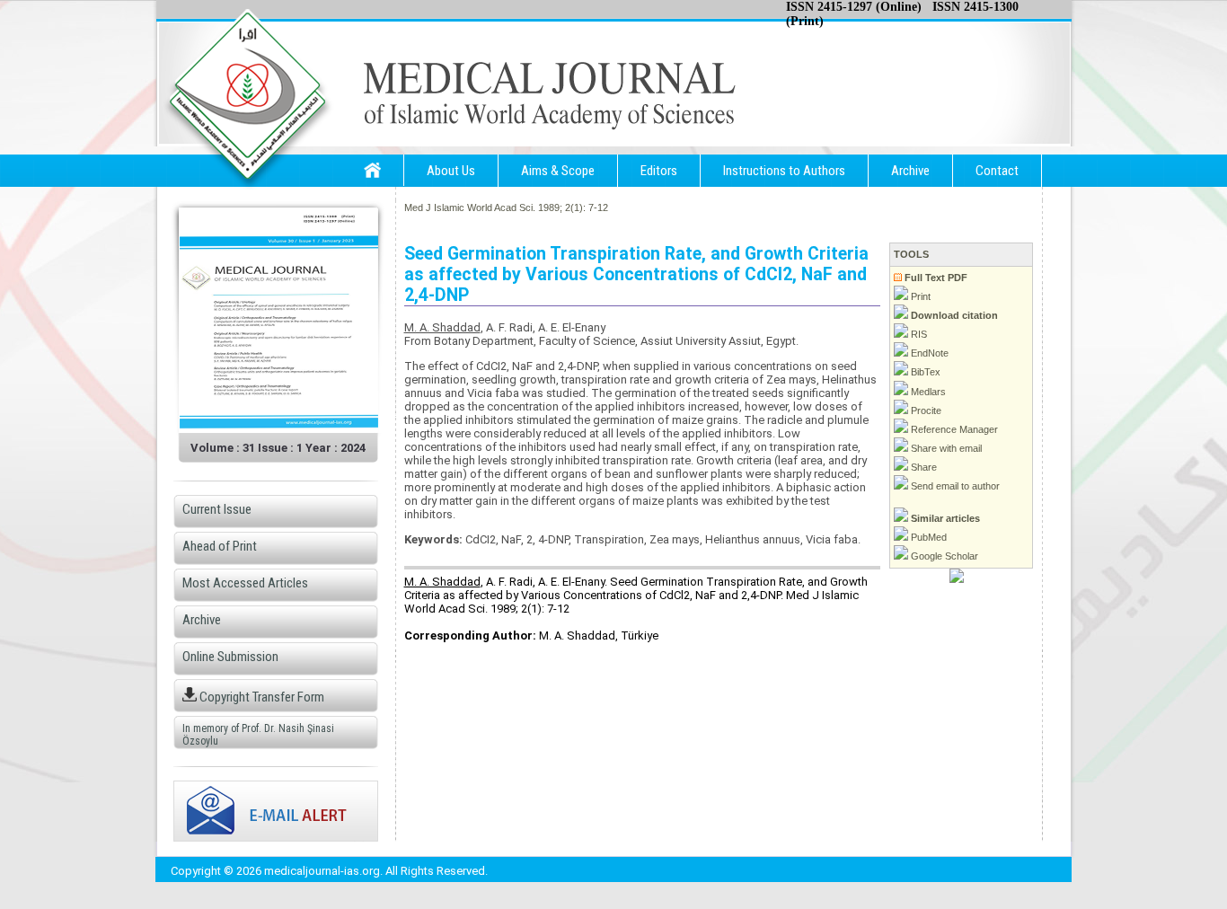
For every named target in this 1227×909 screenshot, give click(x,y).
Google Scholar (943, 556)
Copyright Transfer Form (260, 697)
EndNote (928, 353)
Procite (924, 410)
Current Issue (217, 509)
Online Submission (230, 657)
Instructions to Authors (784, 171)
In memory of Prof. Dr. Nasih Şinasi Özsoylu (258, 734)
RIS (917, 334)
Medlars (927, 391)
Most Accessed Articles (245, 583)
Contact (997, 171)
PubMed (927, 537)
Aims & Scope (558, 171)
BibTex (924, 371)
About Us (451, 171)
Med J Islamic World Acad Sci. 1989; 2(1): (495, 207)
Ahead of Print (219, 546)
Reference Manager (953, 429)
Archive (910, 171)
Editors (658, 171)
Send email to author (954, 486)
